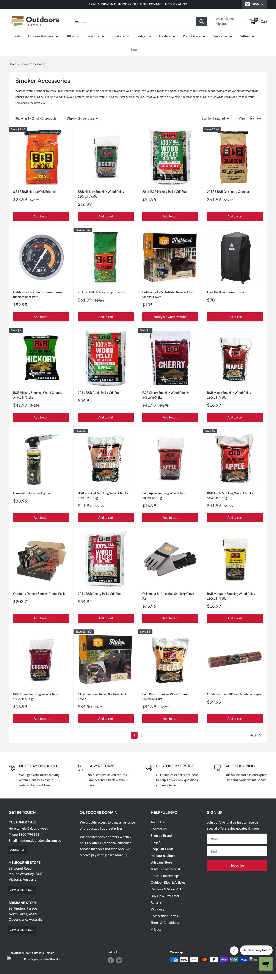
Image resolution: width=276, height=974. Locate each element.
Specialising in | (138, 4)
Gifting (244, 36)
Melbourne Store (163, 855)
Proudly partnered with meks (42, 959)
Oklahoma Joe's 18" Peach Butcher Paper (234, 694)
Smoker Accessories (32, 64)
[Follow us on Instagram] (119, 960)
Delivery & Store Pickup (168, 889)
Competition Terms (164, 916)
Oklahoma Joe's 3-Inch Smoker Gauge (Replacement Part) (38, 294)
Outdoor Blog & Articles (168, 882)
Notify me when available (170, 317)
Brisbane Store (161, 862)
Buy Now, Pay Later (165, 896)
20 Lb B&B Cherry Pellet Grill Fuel (99, 594)
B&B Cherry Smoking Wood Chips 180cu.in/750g (35, 696)
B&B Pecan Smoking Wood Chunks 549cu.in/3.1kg (165, 696)
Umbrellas (220, 36)
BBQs (70, 36)
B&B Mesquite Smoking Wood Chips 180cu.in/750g (231, 596)
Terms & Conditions (165, 923)
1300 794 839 (29, 834)
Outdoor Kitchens (40, 36)
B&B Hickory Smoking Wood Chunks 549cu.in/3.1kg (37, 395)
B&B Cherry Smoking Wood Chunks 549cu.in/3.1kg (165, 395)
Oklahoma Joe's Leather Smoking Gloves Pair (168, 596)
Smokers (118, 36)
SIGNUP (257, 4)
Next (252, 735)
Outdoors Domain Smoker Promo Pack (39, 594)
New (134, 49)
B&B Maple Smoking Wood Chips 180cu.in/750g (229, 395)
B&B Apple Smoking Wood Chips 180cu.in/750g (164, 495)
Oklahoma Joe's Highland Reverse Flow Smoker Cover (168, 294)
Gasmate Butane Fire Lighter (31, 493)
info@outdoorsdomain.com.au (39, 840)
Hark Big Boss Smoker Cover (225, 292)
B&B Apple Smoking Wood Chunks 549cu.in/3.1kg (230, 495)
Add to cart (41, 216)
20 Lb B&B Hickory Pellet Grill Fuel (164, 191)
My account (225, 23)
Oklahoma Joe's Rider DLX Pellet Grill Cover (102, 696)
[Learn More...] (116, 855)
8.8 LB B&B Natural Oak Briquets (34, 191)
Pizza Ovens (192, 36)
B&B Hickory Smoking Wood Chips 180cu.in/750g (101, 194)
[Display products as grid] (252, 118)
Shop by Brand (161, 835)
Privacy (156, 929)
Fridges (141, 36)
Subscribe (237, 865)
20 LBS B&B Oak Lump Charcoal (228, 191)
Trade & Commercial (165, 869)
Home (12, 64)
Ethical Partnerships (165, 876)
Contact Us (159, 829)
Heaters (165, 36)
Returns (156, 902)
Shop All (156, 842)
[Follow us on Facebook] (111, 960)
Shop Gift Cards (162, 849)
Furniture (92, 36)
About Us (157, 822)
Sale (17, 36)
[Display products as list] (259, 118)
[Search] (201, 21)
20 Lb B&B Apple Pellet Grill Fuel (99, 392)
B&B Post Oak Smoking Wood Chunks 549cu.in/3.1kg (103, 495)
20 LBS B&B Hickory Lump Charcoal (101, 292)
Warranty (158, 909)
